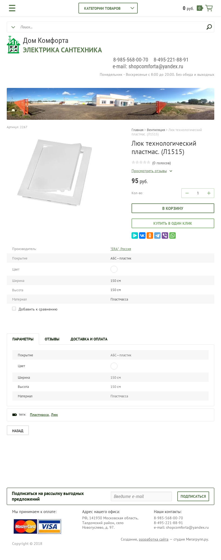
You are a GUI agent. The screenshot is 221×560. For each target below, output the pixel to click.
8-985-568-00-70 (130, 59)
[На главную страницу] (13, 45)
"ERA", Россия (120, 249)
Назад (17, 430)
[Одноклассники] (150, 235)
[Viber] (165, 235)
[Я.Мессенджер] (135, 235)
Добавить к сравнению (37, 309)
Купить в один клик (172, 223)
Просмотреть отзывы (149, 171)
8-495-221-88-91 (171, 59)
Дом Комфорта (45, 40)
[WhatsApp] (172, 235)
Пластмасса (39, 414)
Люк (54, 414)
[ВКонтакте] (142, 235)
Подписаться (193, 496)
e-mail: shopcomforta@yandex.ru (148, 66)
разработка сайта (153, 539)
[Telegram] (157, 235)
